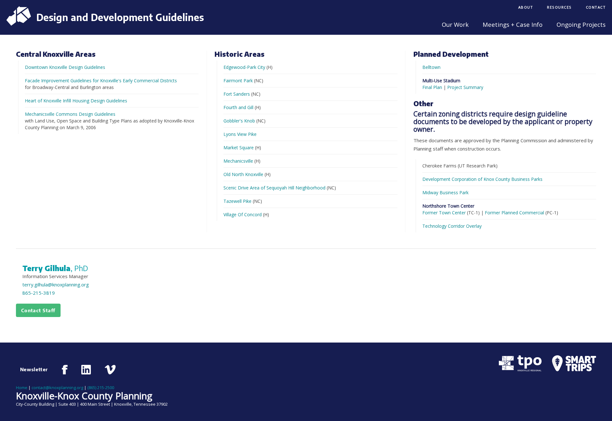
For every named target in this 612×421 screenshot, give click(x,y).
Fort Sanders (236, 94)
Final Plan (432, 87)
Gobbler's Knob (239, 121)
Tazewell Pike (237, 201)
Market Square (238, 147)
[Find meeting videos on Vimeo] (110, 369)
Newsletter (34, 369)
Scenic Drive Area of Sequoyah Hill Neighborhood (274, 188)
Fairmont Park (238, 81)
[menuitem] (526, 8)
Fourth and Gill (238, 107)
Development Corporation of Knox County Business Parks (482, 179)
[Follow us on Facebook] (64, 369)
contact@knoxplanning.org (57, 387)
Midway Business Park (445, 192)
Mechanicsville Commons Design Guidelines (70, 114)
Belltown (431, 67)
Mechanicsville (238, 161)
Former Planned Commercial (514, 213)
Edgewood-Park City (244, 67)
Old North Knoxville (243, 174)
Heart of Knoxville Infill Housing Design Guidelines (76, 101)
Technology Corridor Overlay (452, 226)
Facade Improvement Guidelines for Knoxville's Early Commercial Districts (101, 81)
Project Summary (465, 87)
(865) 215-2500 (100, 387)
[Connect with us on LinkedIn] (86, 369)
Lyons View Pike (240, 134)
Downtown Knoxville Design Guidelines (65, 67)
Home (21, 387)
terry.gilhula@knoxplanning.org (55, 284)
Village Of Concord (242, 214)
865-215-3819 (38, 293)
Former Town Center (444, 213)
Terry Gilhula (55, 268)
